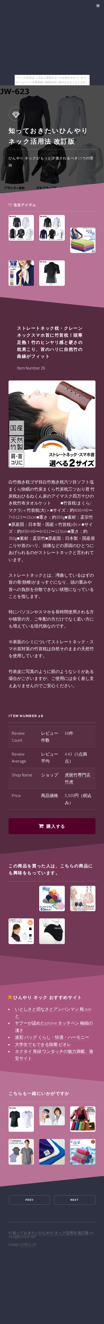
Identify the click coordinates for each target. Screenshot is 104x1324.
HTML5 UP (29, 1244)
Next (74, 1199)
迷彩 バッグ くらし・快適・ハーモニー (52, 1037)
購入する (55, 826)
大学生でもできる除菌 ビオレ (43, 1044)
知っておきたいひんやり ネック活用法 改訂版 (51, 1232)
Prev (29, 1199)
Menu (97, 6)
